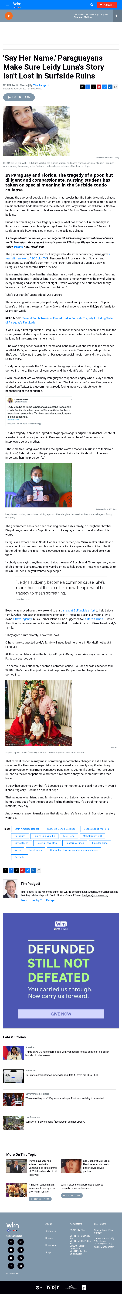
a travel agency (22, 619)
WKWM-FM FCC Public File (77, 1247)
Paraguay (20, 836)
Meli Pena (69, 836)
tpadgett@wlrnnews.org (95, 895)
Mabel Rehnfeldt (92, 836)
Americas (30, 1047)
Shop (48, 1252)
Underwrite (51, 1245)
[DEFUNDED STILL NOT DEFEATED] (61, 970)
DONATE (108, 5)
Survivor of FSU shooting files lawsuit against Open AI (55, 1121)
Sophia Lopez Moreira (96, 829)
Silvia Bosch (21, 843)
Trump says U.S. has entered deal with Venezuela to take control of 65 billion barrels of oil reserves (43, 1167)
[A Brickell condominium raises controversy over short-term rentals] (16, 1190)
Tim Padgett (41, 85)
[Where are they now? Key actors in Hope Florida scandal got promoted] (13, 1099)
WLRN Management (104, 1247)
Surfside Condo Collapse (61, 829)
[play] (8, 16)
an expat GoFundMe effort (78, 610)
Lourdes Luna (100, 843)
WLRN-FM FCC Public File (80, 1242)
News (18, 850)
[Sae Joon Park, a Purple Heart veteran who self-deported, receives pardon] (71, 1166)
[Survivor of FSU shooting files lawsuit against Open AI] (13, 1123)
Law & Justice (32, 1117)
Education (30, 1070)
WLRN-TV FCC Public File (80, 1237)
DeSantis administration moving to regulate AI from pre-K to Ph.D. (61, 1075)
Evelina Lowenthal (47, 843)
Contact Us (50, 1231)
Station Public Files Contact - (103, 1231)
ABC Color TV (38, 258)
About (48, 1224)
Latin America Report (27, 829)
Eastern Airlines (93, 619)
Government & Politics (37, 1094)
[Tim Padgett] (10, 888)
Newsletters (76, 1224)
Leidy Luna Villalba (44, 836)
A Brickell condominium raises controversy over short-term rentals (42, 1188)
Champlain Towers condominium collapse (74, 850)
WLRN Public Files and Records (78, 1252)
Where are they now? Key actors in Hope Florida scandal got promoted (64, 1098)
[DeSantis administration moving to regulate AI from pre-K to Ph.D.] (13, 1076)
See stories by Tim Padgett (39, 900)
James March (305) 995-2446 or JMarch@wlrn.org (104, 1241)
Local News (35, 850)
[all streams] (117, 16)
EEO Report (100, 1224)
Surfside (19, 857)
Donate (18, 246)
